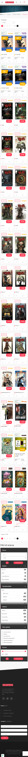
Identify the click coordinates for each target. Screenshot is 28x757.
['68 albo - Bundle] (7, 77)
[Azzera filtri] (7, 563)
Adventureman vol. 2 (19, 392)
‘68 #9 (3, 259)
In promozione (7, 632)
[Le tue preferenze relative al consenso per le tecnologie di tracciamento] (2, 755)
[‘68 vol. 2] (21, 278)
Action (14, 610)
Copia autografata (8, 640)
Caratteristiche (6, 586)
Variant (14, 600)
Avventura (14, 613)
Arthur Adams (14, 579)
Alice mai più (4, 493)
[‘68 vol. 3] (7, 311)
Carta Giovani (7, 636)
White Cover (14, 603)
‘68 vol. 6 (17, 359)
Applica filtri (18, 562)
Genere (4, 606)
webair (19, 753)
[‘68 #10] (21, 244)
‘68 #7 (3, 225)
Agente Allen (4, 426)
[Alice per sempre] (21, 479)
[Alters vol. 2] (21, 512)
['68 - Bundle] (7, 44)
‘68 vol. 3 (4, 325)
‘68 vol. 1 (4, 292)
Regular (14, 596)
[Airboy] (7, 445)
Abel (14, 573)
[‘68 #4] (21, 144)
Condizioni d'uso (7, 710)
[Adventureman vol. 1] (7, 378)
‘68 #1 (3, 125)
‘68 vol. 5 (4, 359)
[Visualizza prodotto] (9, 61)
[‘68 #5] (7, 177)
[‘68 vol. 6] (21, 345)
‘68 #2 (16, 125)
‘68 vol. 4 (17, 325)
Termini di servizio (7, 716)
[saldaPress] (9, 2)
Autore (4, 566)
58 (15, 25)
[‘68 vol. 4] (21, 311)
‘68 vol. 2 (17, 292)
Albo (3, 590)
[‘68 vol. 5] (7, 345)
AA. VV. (14, 569)
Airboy (3, 459)
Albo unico (14, 593)
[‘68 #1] (7, 110)
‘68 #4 (16, 158)
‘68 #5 (3, 192)
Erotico (14, 623)
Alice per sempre (18, 493)
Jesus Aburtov (14, 576)
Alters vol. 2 (17, 526)
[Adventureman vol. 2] (21, 378)
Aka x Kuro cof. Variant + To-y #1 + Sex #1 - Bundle (20, 455)
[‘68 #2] (21, 110)
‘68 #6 (16, 192)
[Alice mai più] (7, 479)
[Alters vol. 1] (7, 512)
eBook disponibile (8, 642)
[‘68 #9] (7, 244)
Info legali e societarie (8, 713)
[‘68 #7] (7, 211)
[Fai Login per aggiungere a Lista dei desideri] (3, 61)
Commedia (14, 617)
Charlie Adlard (14, 582)
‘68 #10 (16, 259)
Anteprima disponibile (9, 638)
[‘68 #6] (21, 177)
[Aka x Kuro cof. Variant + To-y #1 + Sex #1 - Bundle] (21, 445)
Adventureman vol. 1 (6, 392)
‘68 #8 (16, 225)
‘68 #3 (3, 158)
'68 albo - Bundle (5, 88)
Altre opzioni (6, 627)
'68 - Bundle (4, 54)
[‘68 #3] (7, 144)
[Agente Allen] (7, 412)
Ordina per (4, 20)
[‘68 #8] (21, 211)
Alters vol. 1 (4, 526)
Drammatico (14, 620)
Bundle (5, 634)
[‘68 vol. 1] (7, 278)
